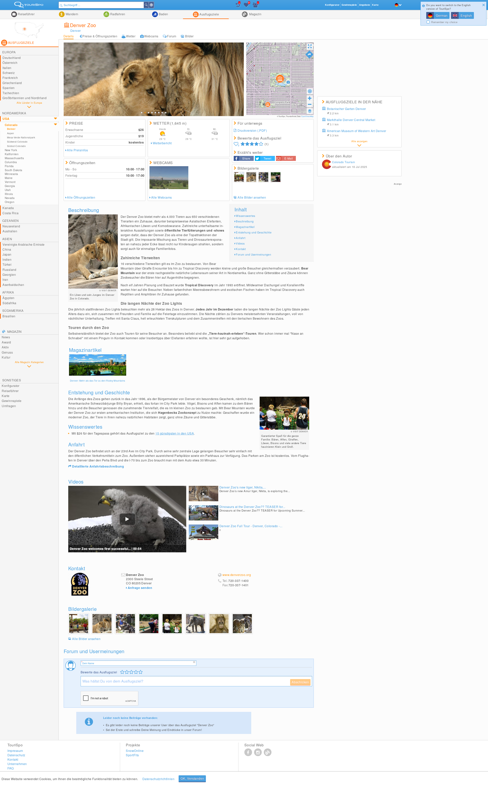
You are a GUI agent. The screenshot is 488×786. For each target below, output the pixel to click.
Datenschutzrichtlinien (158, 779)
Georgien (9, 274)
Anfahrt (240, 238)
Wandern (71, 14)
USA (5, 118)
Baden (163, 14)
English (466, 15)
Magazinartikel (245, 227)
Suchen (148, 5)
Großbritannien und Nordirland (24, 98)
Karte (5, 396)
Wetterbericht (162, 143)
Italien (6, 68)
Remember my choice (444, 22)
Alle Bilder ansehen (252, 197)
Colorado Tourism (343, 162)
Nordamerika (14, 113)
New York (11, 150)
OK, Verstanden (192, 778)
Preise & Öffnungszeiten (99, 36)
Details (68, 36)
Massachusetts (14, 158)
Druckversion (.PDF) (252, 130)
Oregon (9, 202)
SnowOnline (135, 750)
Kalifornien (12, 154)
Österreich (9, 62)
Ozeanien (10, 220)
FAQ (10, 768)
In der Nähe (153, 5)
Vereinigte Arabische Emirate (23, 244)
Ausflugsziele (209, 14)
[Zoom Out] (310, 104)
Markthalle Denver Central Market (351, 122)
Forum (171, 36)
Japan (6, 254)
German (442, 15)
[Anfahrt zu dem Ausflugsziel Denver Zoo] (309, 54)
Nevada (10, 198)
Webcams (151, 36)
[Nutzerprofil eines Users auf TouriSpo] (326, 165)
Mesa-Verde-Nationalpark (21, 137)
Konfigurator (10, 385)
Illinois (9, 194)
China (6, 249)
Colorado (11, 125)
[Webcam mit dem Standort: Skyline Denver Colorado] (168, 177)
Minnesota (11, 174)
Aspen (10, 133)
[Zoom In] (310, 98)
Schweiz (8, 73)
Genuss (7, 352)
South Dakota (13, 170)
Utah (8, 190)
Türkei (6, 264)
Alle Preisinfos (77, 150)
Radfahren (117, 14)
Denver (11, 129)
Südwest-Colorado (17, 141)
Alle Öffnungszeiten (81, 197)
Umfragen (9, 406)
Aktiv (5, 347)
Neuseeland (11, 226)
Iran (5, 279)
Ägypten (8, 298)
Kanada (8, 208)
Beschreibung (245, 221)
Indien (6, 259)
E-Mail (288, 158)
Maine (9, 178)
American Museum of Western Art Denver (356, 133)
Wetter (130, 36)
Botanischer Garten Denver (346, 111)
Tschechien (10, 93)
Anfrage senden (140, 587)
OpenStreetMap (307, 116)
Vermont (10, 182)
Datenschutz (16, 755)
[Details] (97, 365)
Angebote (364, 4)
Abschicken (300, 682)
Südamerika (13, 310)
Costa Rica (10, 213)
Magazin (255, 14)
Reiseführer (26, 14)
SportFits (132, 755)
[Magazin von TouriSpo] (267, 752)
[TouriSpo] (29, 6)
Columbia (11, 162)
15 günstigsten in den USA (174, 433)
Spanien (8, 88)
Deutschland (11, 57)
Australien (9, 231)
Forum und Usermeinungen (253, 254)
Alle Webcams (161, 197)
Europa (9, 52)
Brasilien (8, 316)
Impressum (15, 750)
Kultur (6, 357)
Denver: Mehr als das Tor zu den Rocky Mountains (97, 380)
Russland (9, 269)
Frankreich (10, 77)
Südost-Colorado (16, 146)
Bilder (189, 36)
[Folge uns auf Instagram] (258, 752)
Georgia (10, 186)
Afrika (8, 292)
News (6, 337)
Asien (7, 239)
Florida (9, 166)
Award (6, 342)
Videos (240, 243)
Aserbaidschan (13, 284)
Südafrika (9, 303)
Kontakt (241, 249)
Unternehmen (17, 764)
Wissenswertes (245, 216)
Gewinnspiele (12, 401)
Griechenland (12, 83)
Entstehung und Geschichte (253, 232)
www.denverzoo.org (236, 575)
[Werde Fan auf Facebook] (248, 752)
